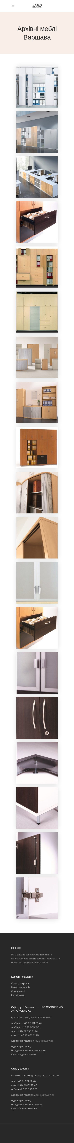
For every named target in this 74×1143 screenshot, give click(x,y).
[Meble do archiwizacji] (37, 87)
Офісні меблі (18, 991)
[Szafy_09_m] (37, 718)
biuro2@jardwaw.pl (42, 1040)
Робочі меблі (17, 995)
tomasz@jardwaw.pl (42, 1095)
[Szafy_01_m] (37, 357)
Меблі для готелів (20, 987)
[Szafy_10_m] (37, 763)
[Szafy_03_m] (37, 447)
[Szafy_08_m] (37, 673)
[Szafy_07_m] (37, 628)
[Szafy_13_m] (37, 853)
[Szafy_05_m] (37, 537)
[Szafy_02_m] (37, 402)
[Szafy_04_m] (37, 492)
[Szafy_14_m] (37, 898)
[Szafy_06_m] (37, 583)
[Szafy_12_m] (37, 808)
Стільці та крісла (20, 983)
